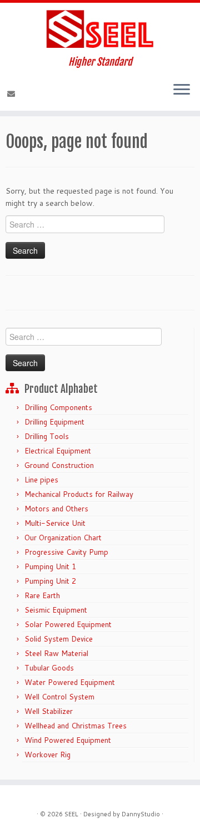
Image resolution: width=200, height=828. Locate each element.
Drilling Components (58, 407)
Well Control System (59, 697)
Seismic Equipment (55, 610)
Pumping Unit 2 (50, 581)
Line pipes (41, 480)
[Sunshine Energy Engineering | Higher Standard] (100, 29)
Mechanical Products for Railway (78, 494)
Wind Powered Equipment (67, 740)
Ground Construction (59, 465)
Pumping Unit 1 (50, 566)
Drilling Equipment (54, 422)
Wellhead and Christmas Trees (75, 726)
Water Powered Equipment (69, 682)
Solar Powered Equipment (68, 624)
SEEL (71, 814)
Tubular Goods (49, 668)
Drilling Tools (46, 436)
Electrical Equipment (57, 451)
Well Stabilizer (48, 711)
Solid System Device (58, 639)
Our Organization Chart (63, 538)
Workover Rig (47, 755)
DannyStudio (141, 814)
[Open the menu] (181, 90)
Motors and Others (56, 509)
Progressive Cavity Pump (66, 552)
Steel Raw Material (56, 653)
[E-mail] (12, 94)
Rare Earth (42, 595)
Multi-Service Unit (55, 523)
